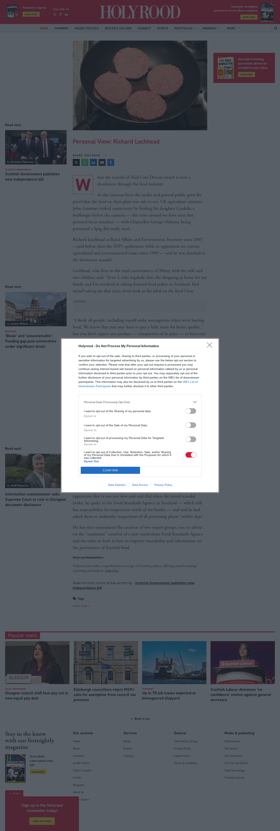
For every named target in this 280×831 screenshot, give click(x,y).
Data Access (140, 484)
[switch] (191, 411)
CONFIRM (110, 470)
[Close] (211, 346)
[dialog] (140, 415)
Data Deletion (117, 484)
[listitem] (140, 402)
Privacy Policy (163, 484)
